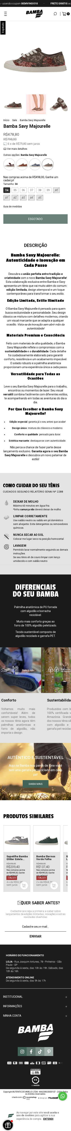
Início (6, 120)
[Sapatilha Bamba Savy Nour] (9, 164)
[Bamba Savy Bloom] (22, 164)
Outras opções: (25, 155)
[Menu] (6, 14)
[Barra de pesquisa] (53, 14)
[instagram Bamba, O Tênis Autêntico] (22, 1051)
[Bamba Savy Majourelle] (48, 164)
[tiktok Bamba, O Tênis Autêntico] (40, 1051)
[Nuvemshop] (24, 1099)
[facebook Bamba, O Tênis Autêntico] (31, 1051)
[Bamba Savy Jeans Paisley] (35, 164)
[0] (62, 14)
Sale (14, 120)
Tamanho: (10, 184)
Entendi (48, 1119)
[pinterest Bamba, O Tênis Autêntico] (48, 1051)
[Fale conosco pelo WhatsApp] (62, 1096)
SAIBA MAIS (36, 783)
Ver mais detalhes (17, 149)
